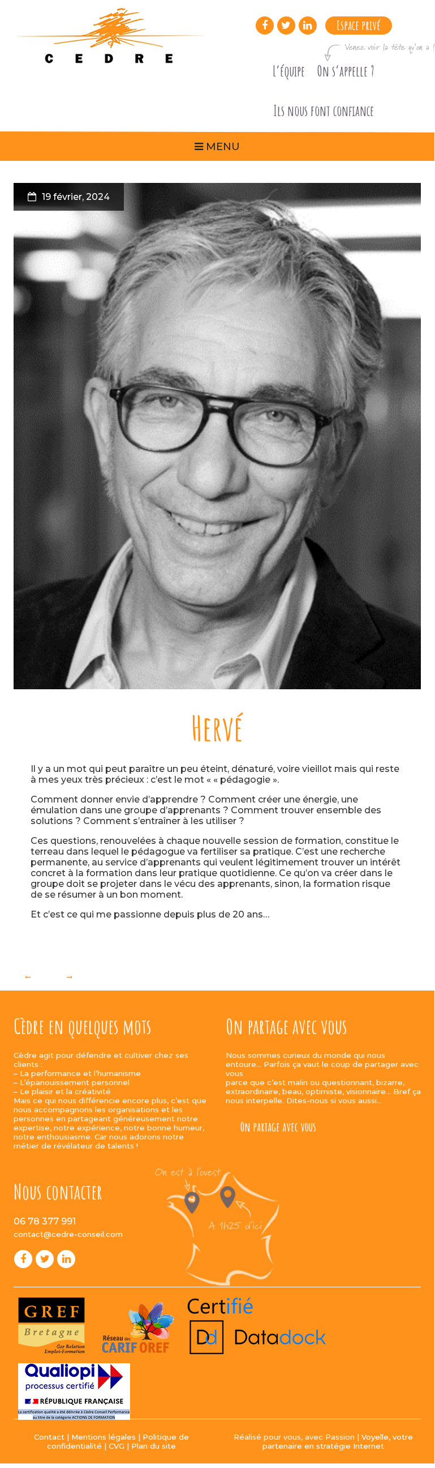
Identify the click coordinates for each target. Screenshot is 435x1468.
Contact (49, 1436)
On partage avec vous (278, 1126)
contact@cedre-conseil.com (68, 1234)
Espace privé (359, 25)
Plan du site (153, 1445)
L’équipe (289, 71)
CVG (116, 1445)
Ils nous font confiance (323, 111)
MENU (221, 146)
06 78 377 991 (45, 1221)
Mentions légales (103, 1436)
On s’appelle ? (345, 71)
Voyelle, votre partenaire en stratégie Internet (337, 1441)
